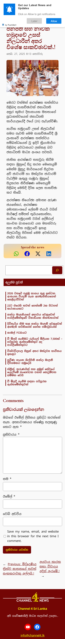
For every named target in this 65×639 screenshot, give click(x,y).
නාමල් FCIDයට (17, 332)
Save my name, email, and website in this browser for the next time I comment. (33, 536)
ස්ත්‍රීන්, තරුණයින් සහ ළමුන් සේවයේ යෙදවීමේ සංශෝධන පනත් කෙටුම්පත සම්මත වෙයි (31, 372)
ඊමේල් (9, 496)
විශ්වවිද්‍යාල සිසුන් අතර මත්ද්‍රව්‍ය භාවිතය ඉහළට (34, 352)
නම (7, 479)
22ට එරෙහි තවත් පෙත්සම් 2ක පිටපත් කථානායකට (32, 307)
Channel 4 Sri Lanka (32, 608)
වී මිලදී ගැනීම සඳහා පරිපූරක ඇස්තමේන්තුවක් (27, 383)
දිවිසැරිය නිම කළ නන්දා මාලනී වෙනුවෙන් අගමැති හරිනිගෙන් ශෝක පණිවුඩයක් (34, 325)
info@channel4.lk (33, 635)
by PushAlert (10, 24)
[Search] (57, 270)
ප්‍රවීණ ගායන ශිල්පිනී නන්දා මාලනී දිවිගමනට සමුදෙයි (30, 361)
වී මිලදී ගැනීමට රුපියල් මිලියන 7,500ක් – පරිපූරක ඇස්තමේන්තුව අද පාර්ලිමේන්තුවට (34, 342)
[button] (16, 253)
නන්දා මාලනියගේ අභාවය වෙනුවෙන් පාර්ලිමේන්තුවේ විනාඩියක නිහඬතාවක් (32, 316)
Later (34, 21)
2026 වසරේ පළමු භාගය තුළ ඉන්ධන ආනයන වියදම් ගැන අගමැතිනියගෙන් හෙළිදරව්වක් (31, 296)
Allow (54, 21)
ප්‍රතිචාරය (11, 434)
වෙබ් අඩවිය (12, 514)
